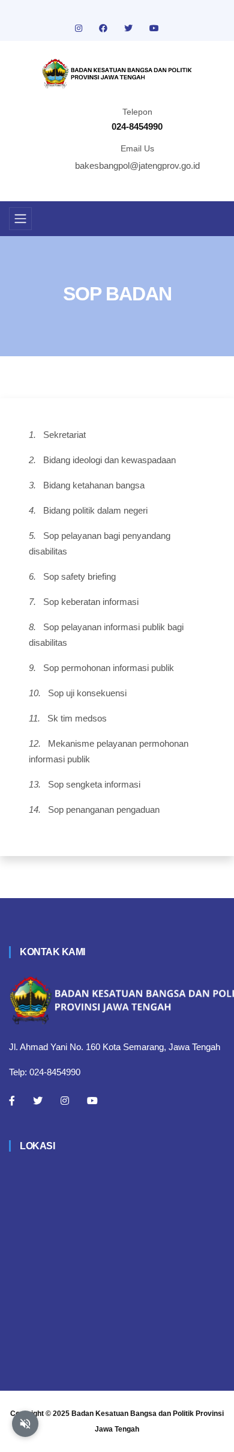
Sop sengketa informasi (94, 784)
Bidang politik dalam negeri (95, 510)
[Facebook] (12, 1100)
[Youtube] (92, 1100)
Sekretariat (64, 435)
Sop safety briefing (79, 576)
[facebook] (104, 28)
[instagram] (80, 28)
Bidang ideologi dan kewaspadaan (109, 460)
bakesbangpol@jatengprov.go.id (137, 165)
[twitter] (129, 28)
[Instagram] (65, 1100)
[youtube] (154, 28)
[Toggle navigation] (20, 218)
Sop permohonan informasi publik (108, 668)
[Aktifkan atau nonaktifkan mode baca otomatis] (25, 1424)
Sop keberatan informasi (91, 602)
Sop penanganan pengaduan (104, 809)
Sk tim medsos (77, 718)
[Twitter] (37, 1100)
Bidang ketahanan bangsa (94, 485)
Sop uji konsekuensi (87, 693)
